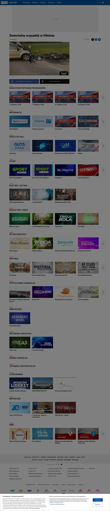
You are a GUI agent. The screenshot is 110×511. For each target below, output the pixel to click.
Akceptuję (97, 500)
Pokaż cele (97, 504)
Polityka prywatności (34, 508)
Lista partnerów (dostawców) (56, 504)
